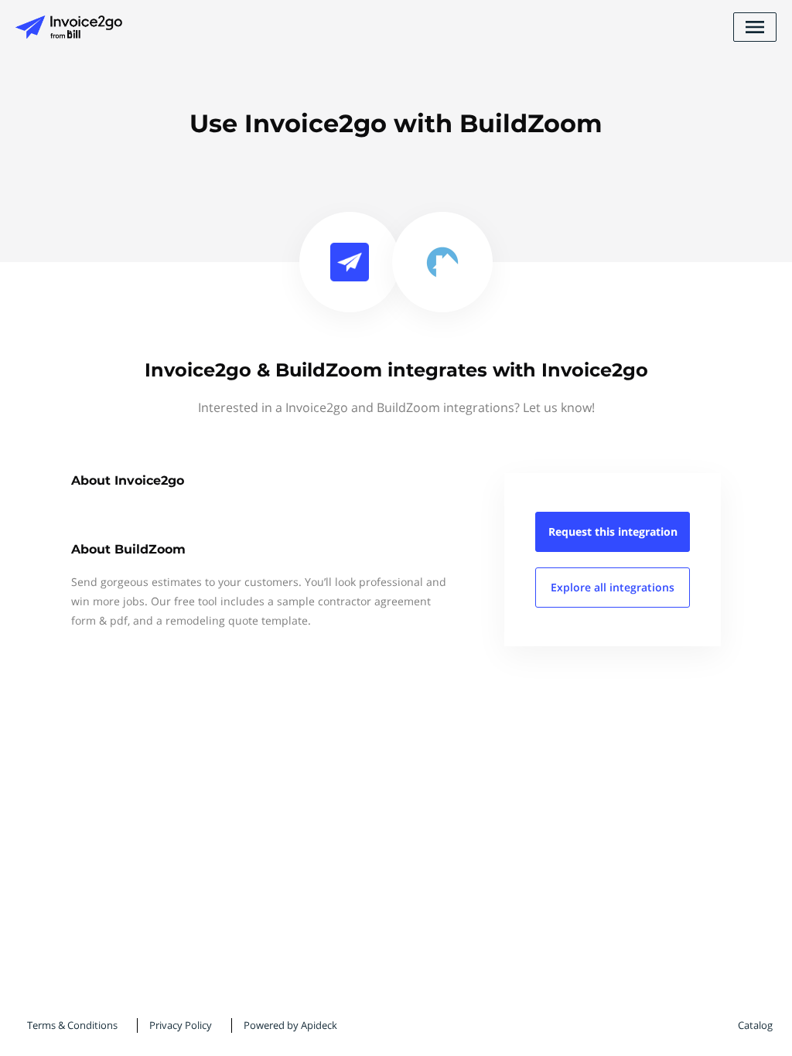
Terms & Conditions (72, 1025)
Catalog (755, 1025)
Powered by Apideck (290, 1025)
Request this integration (613, 531)
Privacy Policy (180, 1025)
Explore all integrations (612, 587)
